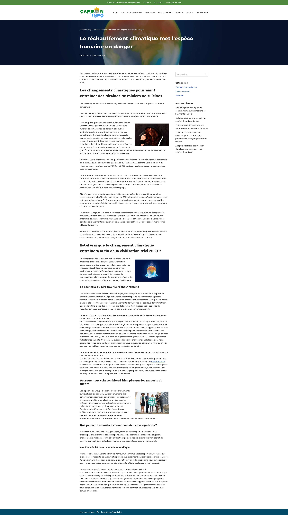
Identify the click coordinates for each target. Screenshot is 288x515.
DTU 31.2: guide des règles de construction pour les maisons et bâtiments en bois (190, 111)
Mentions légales (173, 2)
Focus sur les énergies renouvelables (123, 2)
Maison (190, 12)
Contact (147, 2)
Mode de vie (202, 12)
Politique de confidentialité (109, 512)
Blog (89, 30)
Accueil (83, 30)
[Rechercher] (205, 74)
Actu (115, 12)
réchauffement (158, 362)
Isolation (179, 12)
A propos (158, 2)
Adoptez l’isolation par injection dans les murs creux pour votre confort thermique (189, 149)
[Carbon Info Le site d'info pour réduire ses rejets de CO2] (92, 12)
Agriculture (150, 12)
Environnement (165, 12)
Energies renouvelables (131, 12)
